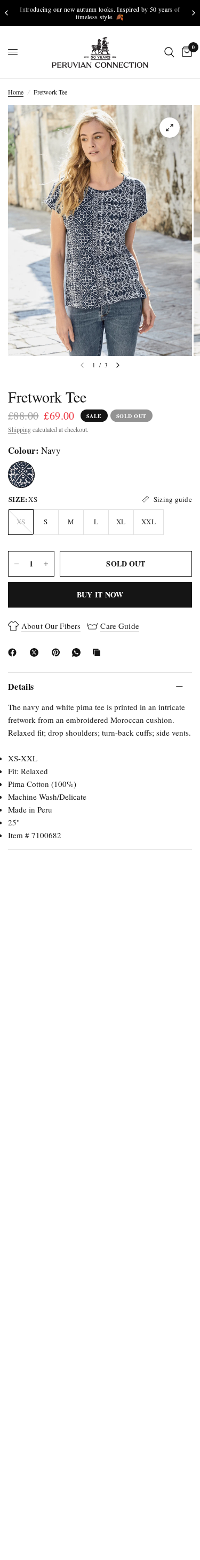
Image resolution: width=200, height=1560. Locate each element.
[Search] (169, 52)
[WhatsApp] (78, 652)
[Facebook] (14, 652)
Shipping (19, 429)
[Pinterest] (58, 652)
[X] (36, 652)
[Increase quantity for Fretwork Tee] (46, 563)
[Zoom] (169, 127)
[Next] (118, 365)
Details (21, 686)
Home (15, 92)
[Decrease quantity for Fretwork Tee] (17, 563)
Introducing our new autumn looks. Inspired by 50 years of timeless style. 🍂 (100, 13)
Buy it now (100, 594)
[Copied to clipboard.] (98, 652)
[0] (185, 52)
